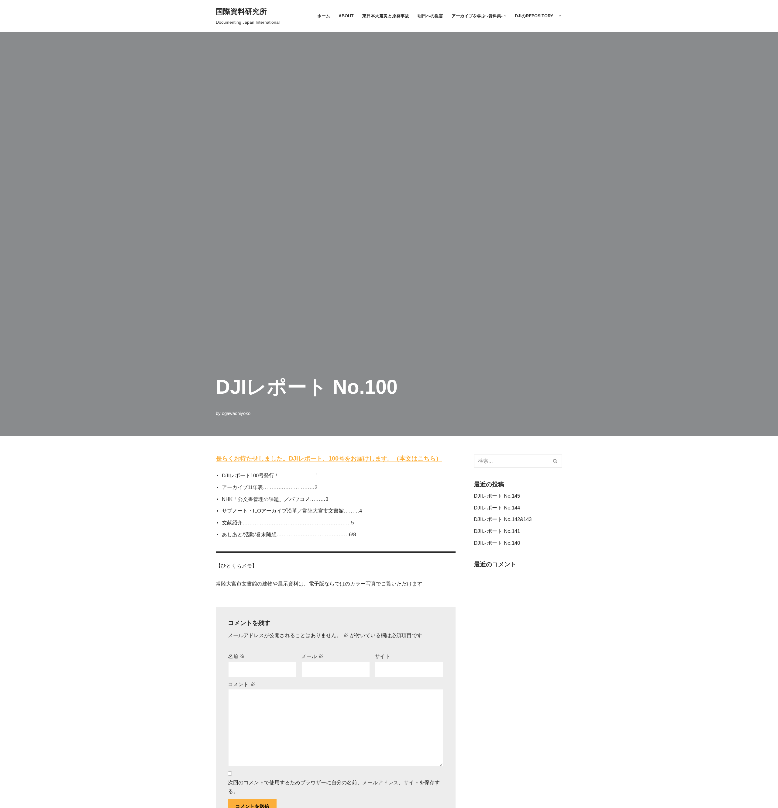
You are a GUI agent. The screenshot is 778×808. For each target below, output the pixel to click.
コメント (241, 684)
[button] (505, 16)
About (346, 16)
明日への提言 (430, 16)
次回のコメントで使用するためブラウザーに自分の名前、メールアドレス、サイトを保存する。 (334, 787)
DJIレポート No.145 (497, 496)
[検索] (555, 461)
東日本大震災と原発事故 (385, 16)
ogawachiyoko (236, 413)
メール (312, 656)
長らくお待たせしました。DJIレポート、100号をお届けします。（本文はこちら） (329, 458)
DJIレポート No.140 (497, 543)
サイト (382, 656)
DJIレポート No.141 (497, 531)
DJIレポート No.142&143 (503, 519)
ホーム (323, 16)
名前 (236, 656)
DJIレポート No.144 (497, 508)
